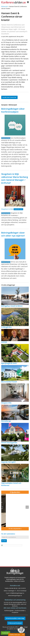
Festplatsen (15, 612)
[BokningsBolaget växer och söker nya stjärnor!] (15, 249)
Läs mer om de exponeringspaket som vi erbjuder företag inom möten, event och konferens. (15, 604)
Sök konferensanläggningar (12, 631)
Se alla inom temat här (9, 97)
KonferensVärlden (20, 610)
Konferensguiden (9, 610)
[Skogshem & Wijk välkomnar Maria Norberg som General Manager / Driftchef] (15, 196)
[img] (15, 510)
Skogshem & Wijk (7, 209)
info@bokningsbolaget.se (17, 593)
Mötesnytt (4, 6)
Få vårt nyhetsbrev (8, 534)
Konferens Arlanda (15, 632)
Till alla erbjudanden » (15, 528)
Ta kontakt (5, 633)
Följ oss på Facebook (15, 623)
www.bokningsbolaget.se (15, 595)
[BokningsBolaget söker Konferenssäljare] (15, 125)
